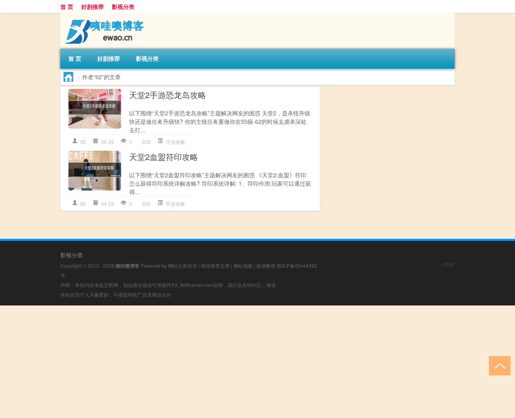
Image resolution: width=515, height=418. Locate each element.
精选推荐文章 (215, 265)
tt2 (83, 141)
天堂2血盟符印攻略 (163, 156)
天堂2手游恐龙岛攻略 (167, 94)
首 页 (66, 6)
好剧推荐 (92, 6)
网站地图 (243, 265)
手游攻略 (175, 141)
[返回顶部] (498, 365)
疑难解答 (266, 265)
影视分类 (123, 6)
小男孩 (447, 264)
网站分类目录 (182, 265)
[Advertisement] (241, 361)
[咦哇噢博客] (102, 16)
